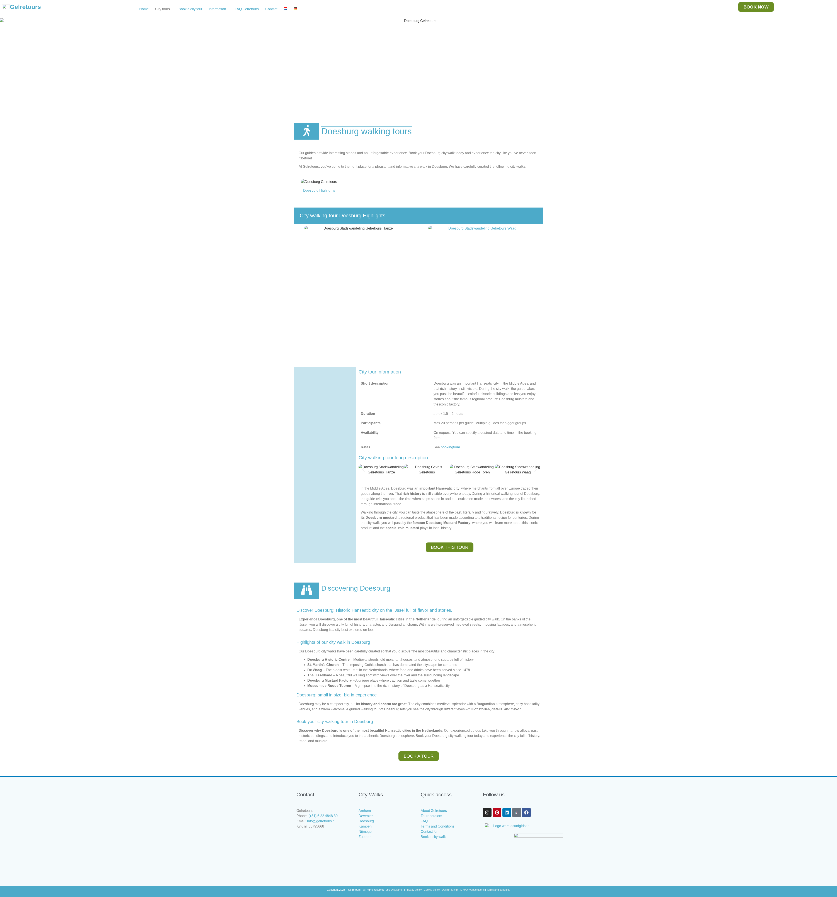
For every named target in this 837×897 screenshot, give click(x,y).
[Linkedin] (506, 812)
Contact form (430, 831)
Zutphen (365, 837)
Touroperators (431, 816)
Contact (271, 9)
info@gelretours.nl (321, 821)
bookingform (450, 447)
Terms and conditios (498, 889)
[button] (163, 9)
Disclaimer (397, 889)
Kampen (365, 826)
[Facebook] (526, 812)
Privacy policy (413, 889)
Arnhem (365, 811)
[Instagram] (487, 812)
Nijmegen (366, 831)
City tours (162, 9)
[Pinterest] (497, 812)
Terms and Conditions (437, 826)
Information (217, 9)
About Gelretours (434, 811)
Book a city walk (433, 837)
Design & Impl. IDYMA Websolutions (463, 889)
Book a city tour (190, 9)
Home (144, 9)
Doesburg (366, 821)
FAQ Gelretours (247, 9)
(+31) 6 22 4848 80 (323, 816)
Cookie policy (432, 889)
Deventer (366, 816)
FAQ (424, 821)
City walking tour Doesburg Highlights (342, 215)
